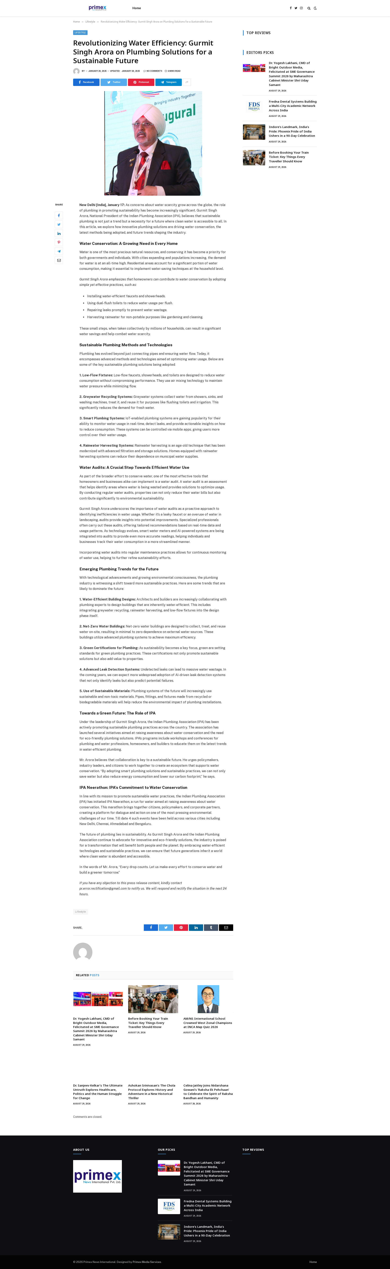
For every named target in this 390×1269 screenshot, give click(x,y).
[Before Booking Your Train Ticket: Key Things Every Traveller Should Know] (153, 999)
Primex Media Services (147, 1262)
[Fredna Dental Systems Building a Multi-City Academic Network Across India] (254, 106)
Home (136, 8)
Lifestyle (80, 32)
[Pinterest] (59, 242)
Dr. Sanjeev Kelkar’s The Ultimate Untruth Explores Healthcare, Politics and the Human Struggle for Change (97, 1091)
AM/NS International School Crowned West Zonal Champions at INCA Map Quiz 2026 (207, 1022)
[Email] (59, 260)
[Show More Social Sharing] (187, 82)
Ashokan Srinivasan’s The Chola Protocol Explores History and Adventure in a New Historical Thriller (151, 1091)
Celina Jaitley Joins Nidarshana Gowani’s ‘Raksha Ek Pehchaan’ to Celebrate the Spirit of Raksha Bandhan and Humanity (208, 1091)
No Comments (154, 71)
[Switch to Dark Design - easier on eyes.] (315, 8)
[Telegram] (59, 251)
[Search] (309, 8)
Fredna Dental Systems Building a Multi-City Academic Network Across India (293, 105)
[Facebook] (59, 215)
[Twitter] (59, 224)
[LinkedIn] (59, 233)
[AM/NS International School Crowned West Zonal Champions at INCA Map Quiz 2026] (208, 999)
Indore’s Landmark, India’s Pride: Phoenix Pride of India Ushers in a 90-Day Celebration (292, 131)
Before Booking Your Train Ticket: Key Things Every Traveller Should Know (148, 1022)
